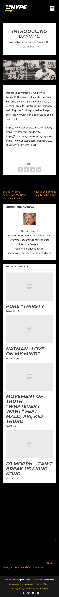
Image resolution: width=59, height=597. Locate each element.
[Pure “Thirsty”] (29, 287)
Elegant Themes (24, 579)
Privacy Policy (17, 589)
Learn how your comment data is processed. (27, 565)
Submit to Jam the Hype (37, 589)
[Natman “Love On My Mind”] (29, 329)
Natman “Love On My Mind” (25, 351)
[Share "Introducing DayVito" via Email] (39, 170)
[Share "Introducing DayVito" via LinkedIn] (32, 170)
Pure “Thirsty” (26, 306)
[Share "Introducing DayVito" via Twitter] (26, 170)
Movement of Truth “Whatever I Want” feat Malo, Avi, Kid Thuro (24, 409)
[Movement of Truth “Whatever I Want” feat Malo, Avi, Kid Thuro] (29, 377)
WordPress (49, 579)
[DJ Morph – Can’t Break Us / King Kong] (29, 444)
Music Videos (26, 47)
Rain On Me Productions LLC (22, 584)
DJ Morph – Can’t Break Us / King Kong (29, 469)
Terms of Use (43, 584)
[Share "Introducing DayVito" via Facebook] (20, 170)
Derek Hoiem (28, 42)
